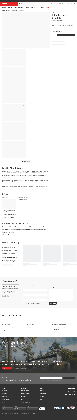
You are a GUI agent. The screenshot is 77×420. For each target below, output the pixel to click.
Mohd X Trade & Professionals (7, 398)
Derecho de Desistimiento (25, 398)
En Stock (47, 7)
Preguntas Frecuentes (25, 393)
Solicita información (67, 37)
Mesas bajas (8, 10)
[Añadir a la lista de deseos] (74, 15)
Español (74, 417)
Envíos (5, 330)
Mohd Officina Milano (6, 399)
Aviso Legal (16, 417)
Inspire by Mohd (43, 393)
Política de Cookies (11, 417)
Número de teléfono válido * (28, 297)
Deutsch (71, 417)
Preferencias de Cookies (21, 417)
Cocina (15, 7)
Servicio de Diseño (53, 3)
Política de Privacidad (36, 303)
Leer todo (54, 26)
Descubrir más (56, 329)
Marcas (42, 7)
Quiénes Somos (5, 392)
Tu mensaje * (51, 287)
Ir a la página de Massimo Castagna (8, 234)
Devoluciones (23, 396)
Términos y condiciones (25, 402)
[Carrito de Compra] (74, 3)
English (65, 417)
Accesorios (33, 7)
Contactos (23, 392)
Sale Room (41, 399)
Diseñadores (42, 396)
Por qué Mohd (4, 390)
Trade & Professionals (62, 3)
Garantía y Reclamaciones (25, 401)
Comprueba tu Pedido (25, 390)
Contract (3, 401)
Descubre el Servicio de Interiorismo (20, 368)
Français (68, 417)
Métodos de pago (24, 395)
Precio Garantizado (5, 396)
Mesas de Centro (14, 10)
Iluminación (10, 7)
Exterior (38, 7)
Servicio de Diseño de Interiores (8, 395)
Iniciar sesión (70, 3)
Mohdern (4, 402)
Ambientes (42, 390)
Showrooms (4, 393)
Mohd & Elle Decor (43, 398)
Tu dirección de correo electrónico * (29, 292)
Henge (53, 12)
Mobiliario (4, 7)
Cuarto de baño (21, 7)
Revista (41, 392)
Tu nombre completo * (27, 287)
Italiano (62, 417)
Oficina (27, 7)
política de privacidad (57, 380)
